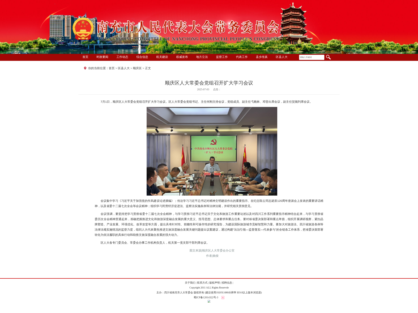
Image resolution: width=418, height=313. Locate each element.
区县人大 (282, 57)
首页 (85, 57)
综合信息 (142, 57)
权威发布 (182, 57)
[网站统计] (222, 297)
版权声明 (214, 282)
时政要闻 (102, 57)
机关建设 (162, 57)
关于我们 (190, 282)
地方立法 (202, 57)
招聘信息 (227, 282)
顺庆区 (137, 68)
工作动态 (122, 57)
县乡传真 (262, 57)
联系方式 (202, 282)
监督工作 (222, 57)
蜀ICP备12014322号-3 (206, 297)
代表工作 (242, 57)
